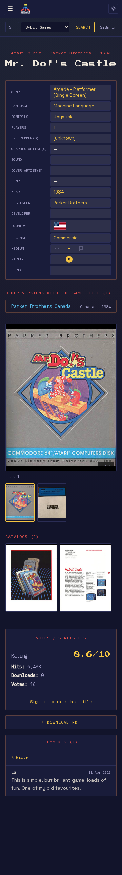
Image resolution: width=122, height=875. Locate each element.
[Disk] (69, 248)
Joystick (63, 117)
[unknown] (65, 138)
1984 (59, 192)
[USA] (60, 226)
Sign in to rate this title (61, 701)
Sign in (108, 27)
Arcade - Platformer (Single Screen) (75, 92)
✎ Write (19, 757)
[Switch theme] (113, 9)
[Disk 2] (51, 502)
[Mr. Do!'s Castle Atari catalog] (31, 577)
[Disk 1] (20, 502)
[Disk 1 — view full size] (61, 397)
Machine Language (74, 106)
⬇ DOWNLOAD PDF (61, 722)
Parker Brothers (70, 203)
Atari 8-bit (26, 52)
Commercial (66, 238)
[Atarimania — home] (25, 8)
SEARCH (83, 27)
